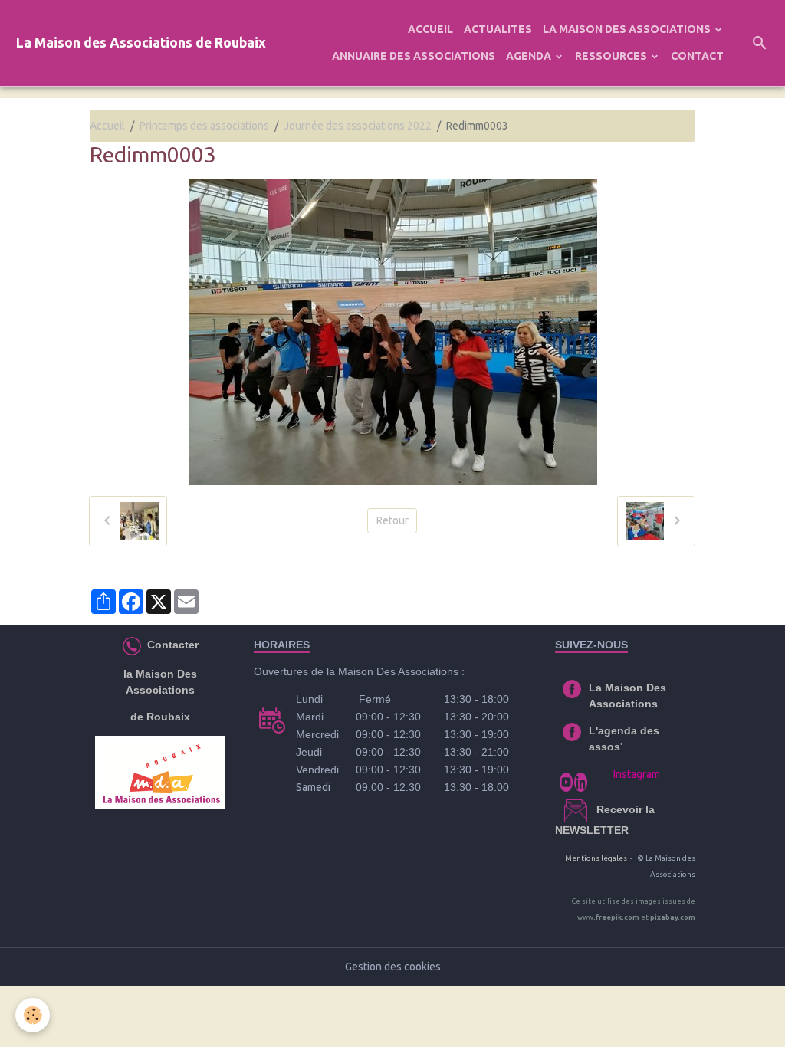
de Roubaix (160, 717)
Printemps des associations (204, 126)
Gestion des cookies (393, 966)
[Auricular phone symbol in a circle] (132, 644)
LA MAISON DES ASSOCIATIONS (628, 29)
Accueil (107, 126)
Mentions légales (596, 858)
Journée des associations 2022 (358, 126)
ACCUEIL (430, 29)
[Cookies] (32, 1015)
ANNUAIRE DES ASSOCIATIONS (413, 56)
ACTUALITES (498, 29)
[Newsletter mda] (594, 809)
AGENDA (529, 56)
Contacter (171, 644)
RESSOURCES (612, 56)
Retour (392, 520)
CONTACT (697, 56)
